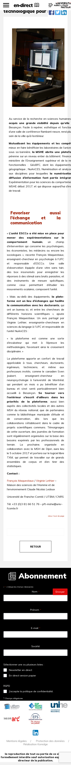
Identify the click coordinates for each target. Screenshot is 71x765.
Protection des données (50, 741)
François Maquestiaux (20, 480)
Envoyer (60, 591)
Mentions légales (16, 741)
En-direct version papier (22, 675)
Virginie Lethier (45, 480)
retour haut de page (56, 516)
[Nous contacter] (50, 7)
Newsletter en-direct (20, 670)
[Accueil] (23, 5)
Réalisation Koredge (35, 744)
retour (35, 546)
